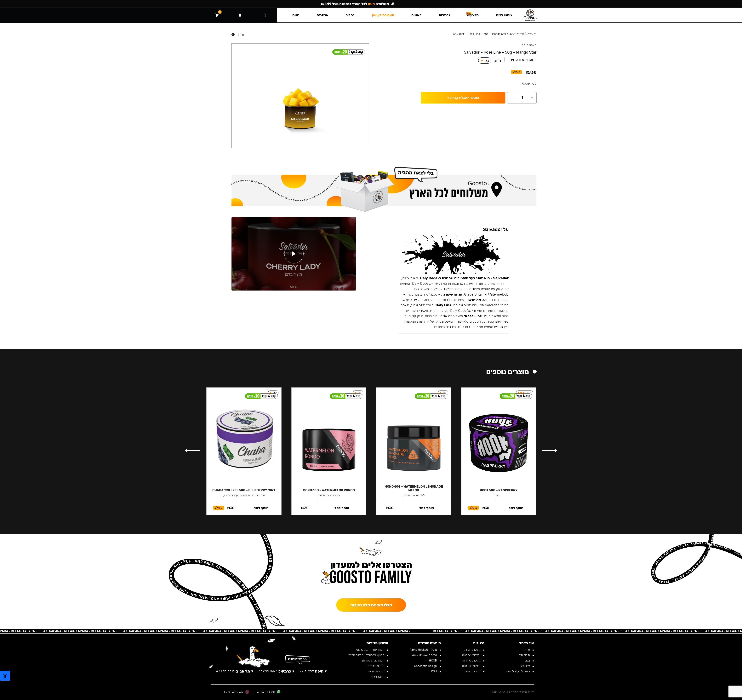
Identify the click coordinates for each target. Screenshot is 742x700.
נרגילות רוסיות (472, 649)
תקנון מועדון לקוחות (373, 660)
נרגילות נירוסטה (471, 655)
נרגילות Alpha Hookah (424, 649)
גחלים (350, 15)
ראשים (416, 15)
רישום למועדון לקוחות (518, 671)
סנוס (296, 15)
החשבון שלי (378, 677)
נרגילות (444, 15)
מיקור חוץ (525, 655)
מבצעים (473, 15)
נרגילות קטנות (472, 671)
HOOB (433, 660)
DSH (434, 671)
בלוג (528, 660)
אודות (527, 649)
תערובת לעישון (517, 34)
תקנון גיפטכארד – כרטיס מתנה (366, 655)
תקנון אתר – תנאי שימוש (370, 649)
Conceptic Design (426, 666)
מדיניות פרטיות (376, 666)
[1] (217, 15)
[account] (240, 15)
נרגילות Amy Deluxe (425, 655)
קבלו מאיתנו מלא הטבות (371, 605)
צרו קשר (525, 666)
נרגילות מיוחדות (472, 660)
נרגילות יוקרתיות (471, 666)
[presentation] (549, 450)
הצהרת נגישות (376, 671)
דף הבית (532, 34)
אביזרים (322, 15)
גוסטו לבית (504, 15)
